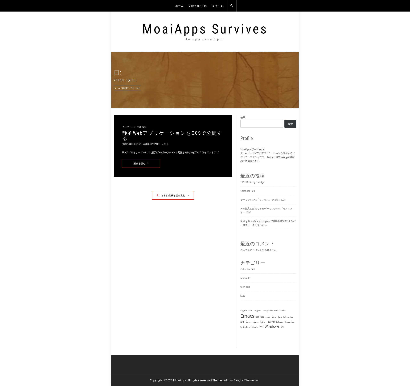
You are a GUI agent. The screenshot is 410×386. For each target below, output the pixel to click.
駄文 (242, 295)
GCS (262, 317)
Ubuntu (255, 327)
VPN (261, 327)
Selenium (280, 322)
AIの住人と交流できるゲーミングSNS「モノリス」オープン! (267, 210)
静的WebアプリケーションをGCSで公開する (172, 135)
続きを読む (140, 163)
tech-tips (218, 5)
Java (280, 317)
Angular (243, 310)
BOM (250, 310)
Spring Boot (245, 327)
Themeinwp (252, 380)
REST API (271, 322)
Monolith (245, 277)
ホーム (179, 5)
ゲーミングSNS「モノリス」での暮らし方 (263, 199)
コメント (165, 144)
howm (274, 317)
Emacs (247, 316)
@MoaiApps (282, 157)
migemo (255, 322)
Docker (283, 310)
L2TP (242, 322)
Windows (272, 326)
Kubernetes (288, 317)
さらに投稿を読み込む (173, 195)
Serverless (289, 322)
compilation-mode (270, 310)
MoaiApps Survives (205, 29)
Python (263, 322)
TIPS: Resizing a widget (252, 182)
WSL (282, 327)
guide (268, 317)
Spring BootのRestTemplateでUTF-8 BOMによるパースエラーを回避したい (267, 222)
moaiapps (155, 144)
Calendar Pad (198, 5)
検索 (242, 117)
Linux (248, 322)
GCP (257, 317)
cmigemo (258, 310)
